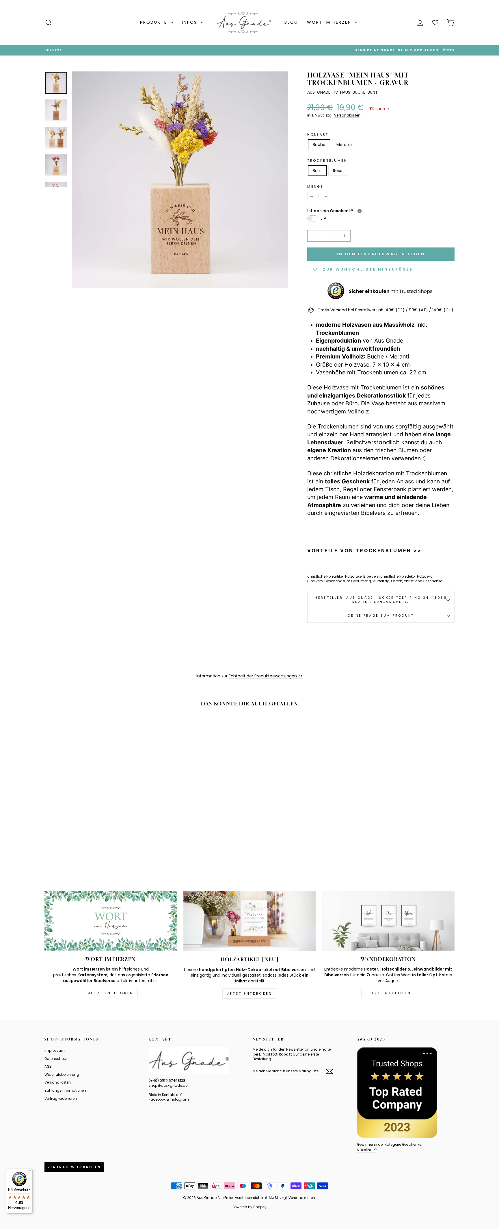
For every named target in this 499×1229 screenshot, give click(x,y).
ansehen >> (367, 1149)
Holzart (318, 134)
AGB (48, 1066)
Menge (315, 186)
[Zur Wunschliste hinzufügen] (135, 728)
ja (324, 218)
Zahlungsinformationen (65, 1090)
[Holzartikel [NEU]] (249, 921)
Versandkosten (347, 115)
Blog (291, 22)
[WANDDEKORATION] (388, 921)
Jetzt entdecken (110, 992)
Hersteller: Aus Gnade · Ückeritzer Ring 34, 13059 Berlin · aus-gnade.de (381, 600)
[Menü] (29, 1172)
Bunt (317, 170)
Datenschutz (55, 1058)
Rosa (337, 170)
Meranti (344, 144)
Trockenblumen (327, 160)
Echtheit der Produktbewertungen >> (266, 676)
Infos (190, 22)
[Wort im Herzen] (110, 921)
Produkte (154, 22)
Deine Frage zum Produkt (381, 615)
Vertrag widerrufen (60, 1098)
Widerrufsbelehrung (61, 1074)
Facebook (157, 1099)
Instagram (179, 1099)
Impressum (54, 1050)
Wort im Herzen (330, 22)
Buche (319, 144)
